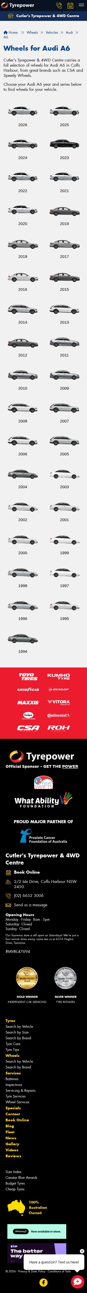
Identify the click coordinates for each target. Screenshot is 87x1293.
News (11, 1138)
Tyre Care (13, 1044)
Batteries (12, 1079)
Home (13, 32)
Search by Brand (18, 1038)
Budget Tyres (15, 1183)
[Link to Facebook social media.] (43, 1282)
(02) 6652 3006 (29, 895)
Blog (10, 1126)
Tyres (10, 1020)
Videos (12, 1150)
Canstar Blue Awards (21, 1177)
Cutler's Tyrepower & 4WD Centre (47, 15)
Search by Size (17, 1032)
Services (13, 1073)
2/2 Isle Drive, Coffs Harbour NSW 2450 (45, 884)
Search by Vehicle (19, 1026)
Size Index (13, 1171)
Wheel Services (17, 1102)
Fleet (10, 1132)
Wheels (12, 1055)
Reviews (13, 1156)
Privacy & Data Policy (31, 1271)
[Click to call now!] (59, 5)
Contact (13, 1114)
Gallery (12, 1144)
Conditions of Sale (59, 1271)
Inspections (14, 1084)
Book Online (17, 1120)
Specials (13, 1108)
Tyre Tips (12, 1049)
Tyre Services (15, 1096)
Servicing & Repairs (20, 1090)
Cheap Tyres (15, 1189)
